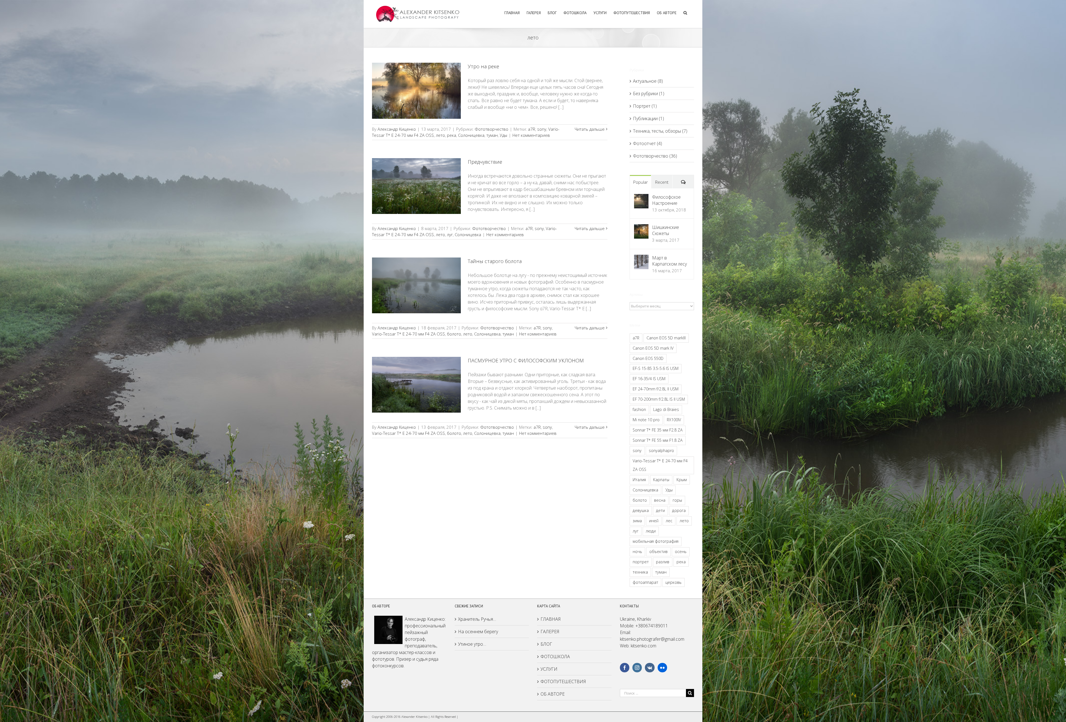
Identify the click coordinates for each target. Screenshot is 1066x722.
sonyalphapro (661, 450)
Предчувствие (485, 161)
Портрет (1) (645, 106)
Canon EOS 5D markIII (666, 337)
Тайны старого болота (495, 261)
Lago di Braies (666, 409)
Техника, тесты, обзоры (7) (660, 131)
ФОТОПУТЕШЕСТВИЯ (563, 681)
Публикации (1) (648, 118)
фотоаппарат (645, 582)
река (451, 135)
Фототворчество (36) (655, 156)
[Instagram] (637, 667)
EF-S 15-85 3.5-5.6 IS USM (655, 368)
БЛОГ (546, 644)
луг (450, 234)
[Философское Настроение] (641, 197)
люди (651, 531)
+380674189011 (651, 626)
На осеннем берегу (478, 631)
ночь (637, 551)
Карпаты (661, 479)
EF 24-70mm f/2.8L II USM (655, 389)
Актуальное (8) (648, 81)
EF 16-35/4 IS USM (649, 378)
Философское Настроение (666, 200)
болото (454, 334)
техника (640, 572)
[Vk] (650, 667)
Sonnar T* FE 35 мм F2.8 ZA (658, 430)
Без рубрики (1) (648, 93)
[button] (685, 12)
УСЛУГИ (548, 669)
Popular (640, 182)
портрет (641, 561)
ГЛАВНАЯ (550, 619)
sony (541, 129)
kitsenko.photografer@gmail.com (652, 639)
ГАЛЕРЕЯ (549, 631)
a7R (531, 129)
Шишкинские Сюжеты (665, 230)
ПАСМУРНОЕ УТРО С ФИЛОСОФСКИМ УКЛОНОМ (526, 360)
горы (677, 500)
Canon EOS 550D (648, 358)
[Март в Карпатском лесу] (641, 258)
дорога (679, 510)
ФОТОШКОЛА (555, 656)
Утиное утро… (472, 644)
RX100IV (674, 419)
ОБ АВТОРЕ (552, 694)
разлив (662, 561)
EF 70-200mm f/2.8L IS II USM (659, 399)
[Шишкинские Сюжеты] (641, 227)
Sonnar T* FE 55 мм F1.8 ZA (658, 440)
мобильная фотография (655, 541)
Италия (639, 479)
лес (669, 520)
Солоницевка (471, 135)
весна (659, 500)
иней (653, 520)
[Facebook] (624, 667)
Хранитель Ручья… (477, 619)
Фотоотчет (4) (647, 143)
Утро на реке (483, 66)
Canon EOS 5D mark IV (653, 348)
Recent (661, 182)
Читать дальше (590, 129)
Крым (682, 479)
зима (637, 520)
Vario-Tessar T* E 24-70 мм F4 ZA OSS (408, 334)
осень (681, 551)
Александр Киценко (397, 129)
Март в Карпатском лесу (669, 261)
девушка (641, 510)
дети (660, 510)
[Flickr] (662, 667)
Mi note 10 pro (646, 419)
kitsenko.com (643, 646)
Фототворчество (491, 129)
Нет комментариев (531, 135)
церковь (673, 582)
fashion (639, 409)
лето (440, 135)
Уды (503, 135)
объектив (658, 551)
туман (492, 135)
